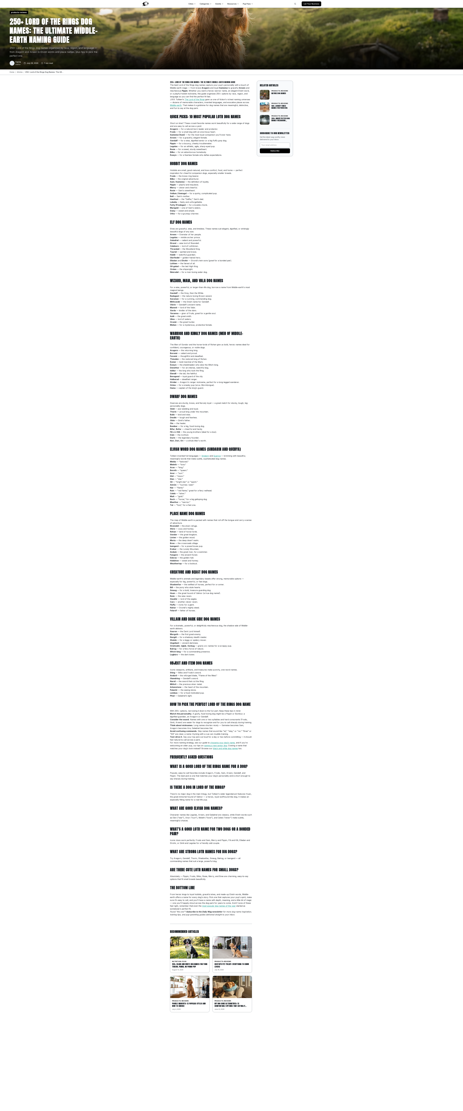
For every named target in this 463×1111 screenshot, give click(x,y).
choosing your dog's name (222, 742)
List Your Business (311, 4)
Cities (190, 4)
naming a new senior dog (215, 745)
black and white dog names (225, 748)
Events (218, 4)
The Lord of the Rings (195, 99)
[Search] (295, 3)
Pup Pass (247, 4)
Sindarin (205, 456)
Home (12, 72)
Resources (232, 4)
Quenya (217, 456)
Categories (204, 4)
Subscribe (274, 151)
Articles (20, 72)
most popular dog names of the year (219, 906)
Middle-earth (176, 105)
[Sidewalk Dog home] (145, 3)
